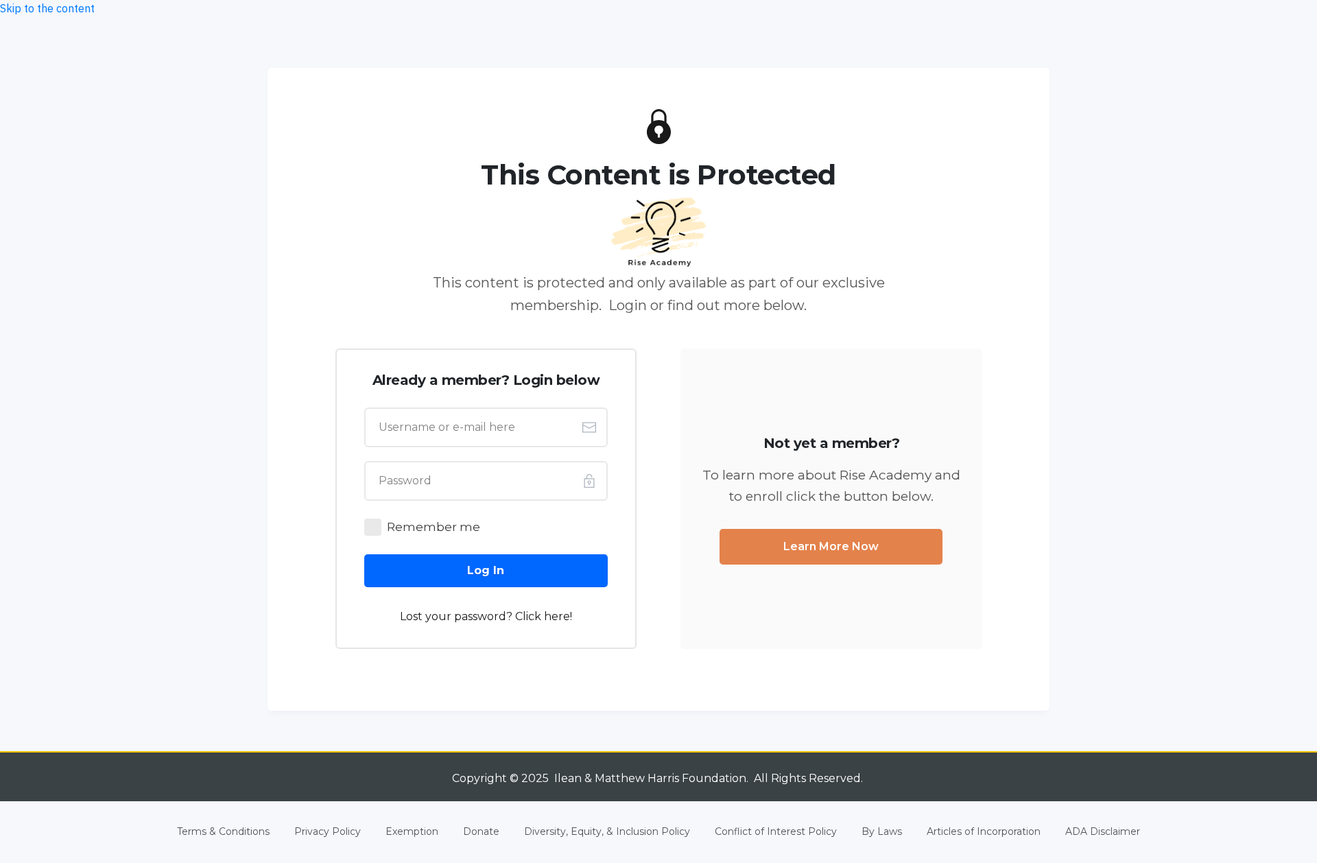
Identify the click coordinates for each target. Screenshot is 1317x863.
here (557, 616)
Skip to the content (47, 8)
